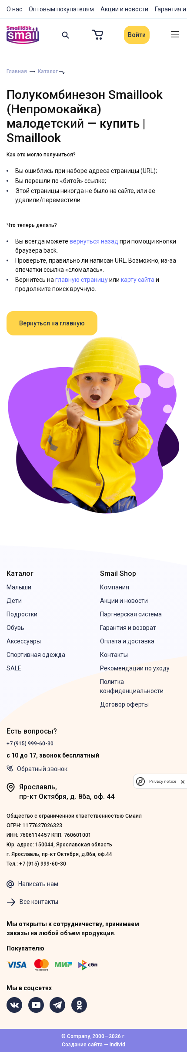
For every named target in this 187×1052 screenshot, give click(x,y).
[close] (182, 781)
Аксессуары (24, 641)
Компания (114, 587)
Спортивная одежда (36, 654)
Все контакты (39, 901)
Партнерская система (131, 614)
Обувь (15, 627)
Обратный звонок (42, 768)
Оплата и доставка (127, 641)
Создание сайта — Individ (93, 1045)
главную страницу (81, 279)
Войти (137, 34)
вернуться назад (94, 241)
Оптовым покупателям (61, 9)
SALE (14, 668)
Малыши (19, 587)
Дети (14, 600)
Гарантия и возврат (128, 627)
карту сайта (137, 279)
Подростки (22, 614)
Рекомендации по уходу (135, 668)
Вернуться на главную (52, 323)
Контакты (114, 654)
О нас (14, 9)
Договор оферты (124, 704)
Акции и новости (124, 9)
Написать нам (38, 883)
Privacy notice (162, 781)
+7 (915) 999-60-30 (30, 744)
